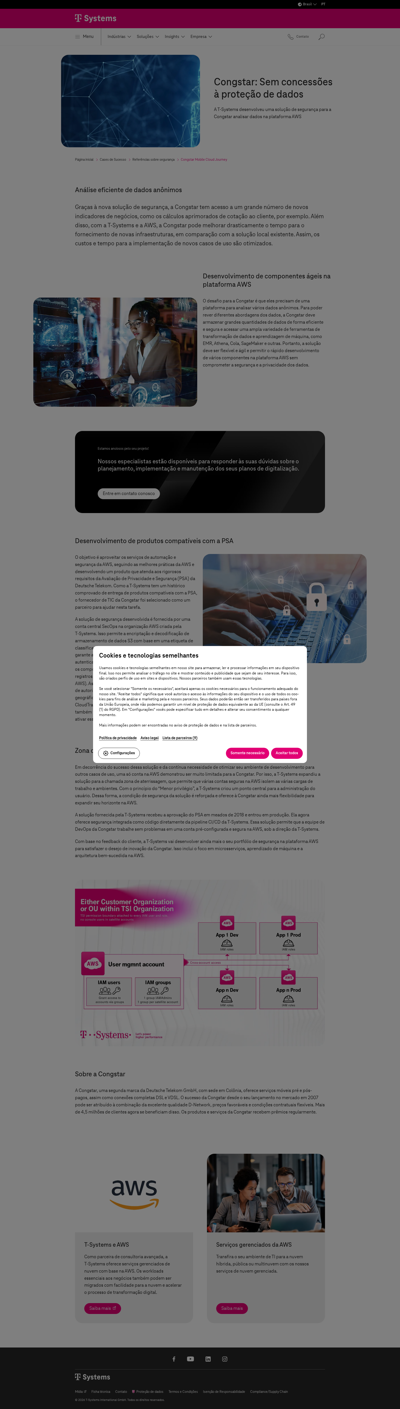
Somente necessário (248, 753)
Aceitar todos (287, 753)
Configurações (122, 753)
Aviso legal (150, 737)
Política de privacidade (118, 737)
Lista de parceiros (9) (179, 737)
